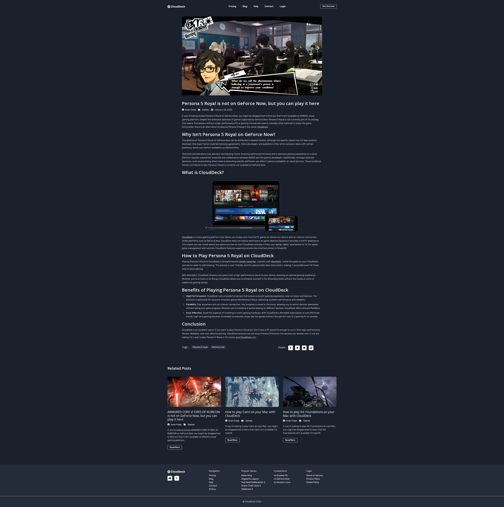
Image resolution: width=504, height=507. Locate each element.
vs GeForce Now (282, 479)
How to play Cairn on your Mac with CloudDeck (250, 414)
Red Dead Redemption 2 (253, 482)
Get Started (328, 6)
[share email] (304, 347)
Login (283, 6)
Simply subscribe (247, 261)
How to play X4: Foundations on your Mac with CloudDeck (308, 414)
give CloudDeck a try (246, 337)
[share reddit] (311, 347)
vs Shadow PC (281, 475)
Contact (269, 6)
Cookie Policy (312, 482)
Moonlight (276, 261)
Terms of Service (314, 475)
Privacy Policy (313, 479)
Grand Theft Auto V (251, 485)
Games (205, 110)
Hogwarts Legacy (250, 479)
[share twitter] (297, 347)
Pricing (232, 6)
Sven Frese (190, 110)
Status (212, 489)
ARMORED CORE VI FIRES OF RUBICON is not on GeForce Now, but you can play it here (193, 416)
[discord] (169, 478)
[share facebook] (290, 347)
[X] (176, 478)
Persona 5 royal (200, 347)
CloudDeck (262, 127)
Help (256, 6)
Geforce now (218, 347)
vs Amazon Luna (282, 482)
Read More (175, 447)
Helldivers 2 (247, 489)
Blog (245, 6)
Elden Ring (246, 475)
